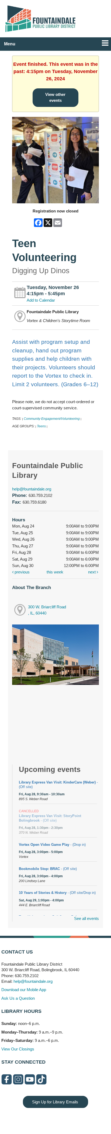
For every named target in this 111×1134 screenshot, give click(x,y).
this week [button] (55, 572)
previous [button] (21, 572)
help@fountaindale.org (31, 489)
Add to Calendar (41, 300)
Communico (88, 1119)
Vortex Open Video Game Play (52, 845)
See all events (86, 918)
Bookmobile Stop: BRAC (48, 869)
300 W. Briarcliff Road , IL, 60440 (47, 610)
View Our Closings (17, 1049)
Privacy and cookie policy (33, 1119)
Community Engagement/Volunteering (52, 419)
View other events (55, 97)
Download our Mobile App (23, 989)
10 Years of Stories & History (57, 893)
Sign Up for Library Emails (55, 1102)
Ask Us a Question (18, 998)
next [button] (92, 572)
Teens (41, 426)
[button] (105, 43)
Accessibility (66, 1119)
